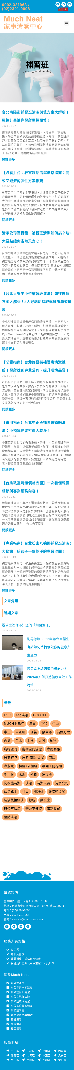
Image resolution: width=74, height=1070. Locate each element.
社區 (25, 791)
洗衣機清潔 (12, 783)
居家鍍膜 (10, 757)
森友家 (9, 766)
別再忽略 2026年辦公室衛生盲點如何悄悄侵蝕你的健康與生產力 (49, 647)
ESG (7, 715)
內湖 (7, 740)
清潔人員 (43, 783)
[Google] (63, 4)
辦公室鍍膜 (33, 808)
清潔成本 (10, 791)
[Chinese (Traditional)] (60, 9)
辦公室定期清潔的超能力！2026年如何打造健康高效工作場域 (49, 677)
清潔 (28, 783)
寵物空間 (10, 749)
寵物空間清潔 (32, 749)
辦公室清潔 (12, 808)
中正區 (20, 732)
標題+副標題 (28, 766)
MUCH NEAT (14, 723)
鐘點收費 (53, 808)
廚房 (52, 757)
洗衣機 (47, 774)
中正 (7, 732)
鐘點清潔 (10, 817)
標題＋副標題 (52, 766)
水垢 (22, 774)
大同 (41, 740)
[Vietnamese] (65, 9)
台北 (18, 740)
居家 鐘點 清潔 (33, 757)
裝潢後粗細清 (14, 800)
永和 (33, 774)
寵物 (53, 740)
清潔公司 (61, 783)
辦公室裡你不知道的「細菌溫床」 (27, 625)
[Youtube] (57, 4)
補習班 (38, 791)
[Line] (69, 4)
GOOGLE (40, 715)
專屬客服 (53, 749)
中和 (44, 723)
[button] (66, 23)
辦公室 (45, 800)
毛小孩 (9, 774)
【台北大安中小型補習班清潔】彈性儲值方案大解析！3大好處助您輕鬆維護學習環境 (37, 302)
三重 (32, 723)
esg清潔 (22, 715)
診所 (32, 800)
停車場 (47, 732)
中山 (55, 723)
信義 (33, 732)
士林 (30, 740)
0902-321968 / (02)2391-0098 (16, 7)
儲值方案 (63, 732)
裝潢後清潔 (57, 791)
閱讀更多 (8, 159)
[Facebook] (28, 927)
